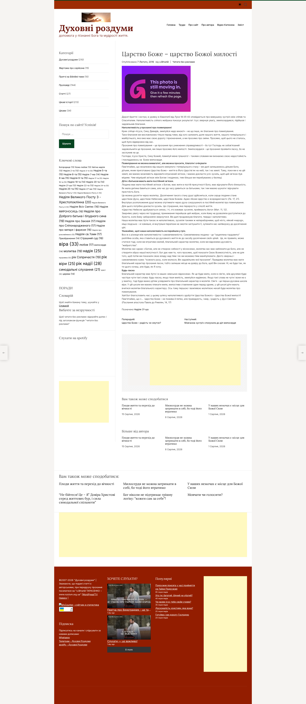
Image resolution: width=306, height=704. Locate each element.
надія (92, 251)
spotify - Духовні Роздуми (73, 644)
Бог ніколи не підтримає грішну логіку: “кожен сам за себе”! (148, 496)
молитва (73, 251)
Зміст (241, 24)
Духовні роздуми (96, 28)
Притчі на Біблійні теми (71, 76)
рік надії (89, 263)
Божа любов (83, 167)
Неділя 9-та (79, 178)
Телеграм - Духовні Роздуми (75, 641)
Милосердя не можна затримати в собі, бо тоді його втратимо (183, 408)
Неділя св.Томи (88, 234)
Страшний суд (91, 238)
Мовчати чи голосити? (205, 495)
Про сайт (193, 24)
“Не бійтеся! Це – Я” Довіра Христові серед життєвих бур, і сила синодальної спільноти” (87, 498)
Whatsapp (64, 637)
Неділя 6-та (73, 174)
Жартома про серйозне (71, 68)
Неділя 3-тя (86, 171)
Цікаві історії (66, 102)
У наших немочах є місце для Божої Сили (226, 407)
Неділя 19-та (76, 182)
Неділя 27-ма (88, 189)
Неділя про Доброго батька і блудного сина (82, 216)
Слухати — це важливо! (122, 641)
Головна (171, 24)
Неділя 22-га (85, 185)
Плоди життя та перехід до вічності (138, 407)
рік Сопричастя (86, 257)
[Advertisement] (195, 363)
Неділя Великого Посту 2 (89, 193)
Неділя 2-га (71, 170)
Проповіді (64, 85)
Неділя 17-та (95, 178)
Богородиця (67, 167)
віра (69, 244)
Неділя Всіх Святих (84, 206)
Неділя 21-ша (67, 185)
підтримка (65, 258)
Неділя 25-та (68, 188)
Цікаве (62, 110)
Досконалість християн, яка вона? (174, 608)
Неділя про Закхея (80, 221)
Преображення (69, 238)
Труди (182, 24)
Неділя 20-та (95, 182)
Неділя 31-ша (141, 309)
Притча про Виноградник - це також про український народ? (146, 609)
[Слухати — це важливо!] (129, 627)
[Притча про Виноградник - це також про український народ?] (129, 596)
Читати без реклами (184, 61)
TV (96, 594)
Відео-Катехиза (225, 24)
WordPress (88, 594)
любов (86, 244)
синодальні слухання (79, 269)
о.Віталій (164, 61)
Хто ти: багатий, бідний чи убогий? (174, 595)
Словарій (64, 305)
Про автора (207, 24)
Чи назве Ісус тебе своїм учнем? (173, 601)
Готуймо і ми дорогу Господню (172, 614)
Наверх (63, 598)
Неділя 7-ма (91, 174)
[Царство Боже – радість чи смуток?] (4, 353)
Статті (62, 93)
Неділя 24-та (101, 186)
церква (69, 274)
